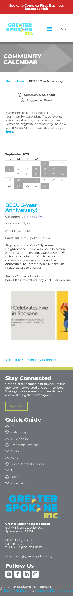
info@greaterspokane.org (34, 556)
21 (27, 180)
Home (10, 81)
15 (36, 174)
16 (45, 174)
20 (18, 180)
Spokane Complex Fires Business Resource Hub (36, 7)
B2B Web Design (17, 590)
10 (53, 168)
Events (21, 81)
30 (44, 185)
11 (62, 168)
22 (36, 180)
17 (53, 174)
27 (18, 185)
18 (62, 174)
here (9, 131)
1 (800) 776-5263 (30, 547)
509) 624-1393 (25, 540)
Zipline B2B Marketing (55, 590)
